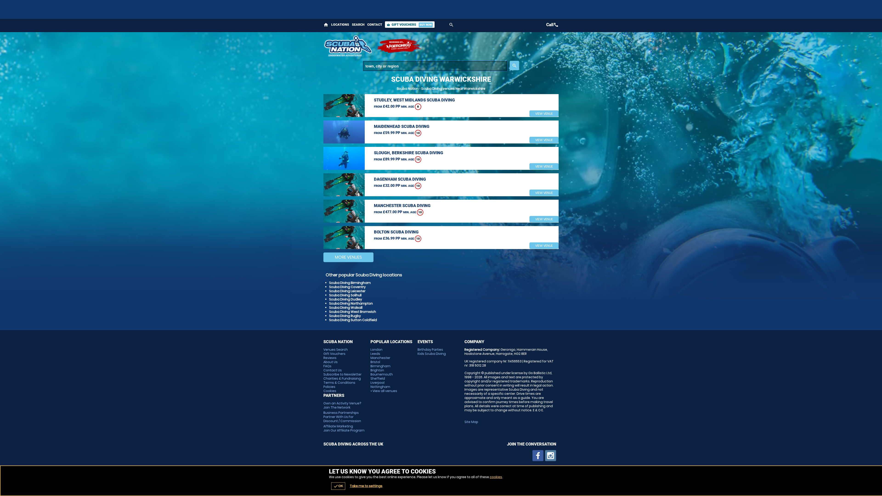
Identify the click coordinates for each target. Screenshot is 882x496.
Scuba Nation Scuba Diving (347, 45)
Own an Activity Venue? (342, 405)
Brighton (377, 370)
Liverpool (377, 382)
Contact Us (332, 370)
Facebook (538, 455)
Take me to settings (366, 486)
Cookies (329, 391)
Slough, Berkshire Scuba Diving (408, 152)
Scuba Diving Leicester (347, 291)
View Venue (544, 113)
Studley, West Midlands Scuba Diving (414, 100)
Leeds (375, 353)
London (376, 349)
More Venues (348, 257)
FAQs (327, 366)
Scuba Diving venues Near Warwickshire (453, 88)
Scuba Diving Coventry (347, 287)
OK (338, 486)
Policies (329, 386)
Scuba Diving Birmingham (350, 282)
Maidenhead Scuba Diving (401, 126)
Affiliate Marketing (344, 428)
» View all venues (383, 391)
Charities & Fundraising (342, 378)
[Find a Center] (435, 66)
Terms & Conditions (339, 382)
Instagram (550, 455)
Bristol (375, 362)
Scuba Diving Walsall (345, 307)
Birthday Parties (430, 349)
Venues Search (335, 349)
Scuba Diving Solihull (345, 295)
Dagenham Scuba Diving (400, 179)
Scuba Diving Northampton (351, 303)
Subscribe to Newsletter (342, 374)
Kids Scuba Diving (432, 353)
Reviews (329, 358)
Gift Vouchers (409, 24)
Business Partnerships (342, 416)
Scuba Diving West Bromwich (352, 311)
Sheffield (377, 378)
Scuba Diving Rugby (345, 316)
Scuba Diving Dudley (345, 299)
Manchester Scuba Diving (402, 205)
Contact (374, 24)
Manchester (380, 358)
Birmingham (380, 366)
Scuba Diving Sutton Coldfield (353, 320)
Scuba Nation (407, 88)
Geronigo (399, 45)
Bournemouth (381, 374)
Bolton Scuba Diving (396, 232)
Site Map (471, 422)
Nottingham (380, 386)
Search (358, 24)
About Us (330, 362)
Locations (340, 24)
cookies (496, 477)
